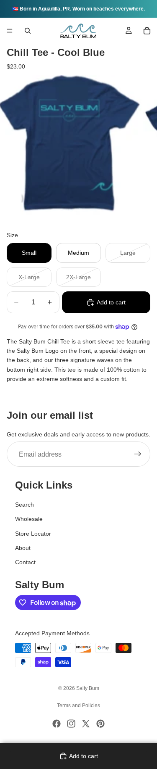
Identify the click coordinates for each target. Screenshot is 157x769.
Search (24, 504)
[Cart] (147, 30)
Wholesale (29, 518)
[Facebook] (56, 724)
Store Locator (33, 533)
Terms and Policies (78, 705)
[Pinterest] (100, 724)
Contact (25, 562)
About (23, 547)
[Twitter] (86, 724)
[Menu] (9, 30)
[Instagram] (71, 724)
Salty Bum (87, 688)
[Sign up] (138, 454)
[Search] (27, 30)
